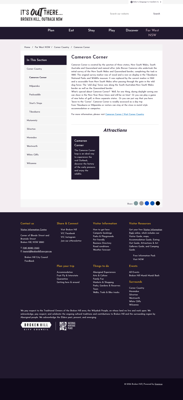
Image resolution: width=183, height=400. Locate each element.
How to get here (101, 230)
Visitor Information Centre (34, 230)
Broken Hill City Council (36, 257)
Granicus (158, 384)
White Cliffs (33, 155)
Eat (71, 30)
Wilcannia (31, 163)
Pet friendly (99, 240)
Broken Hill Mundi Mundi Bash (144, 276)
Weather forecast (101, 250)
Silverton (31, 129)
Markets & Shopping (103, 282)
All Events (134, 272)
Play (112, 30)
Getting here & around (68, 282)
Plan (51, 30)
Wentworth (32, 146)
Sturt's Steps (35, 103)
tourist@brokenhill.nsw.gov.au (37, 251)
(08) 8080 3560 (31, 248)
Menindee (32, 138)
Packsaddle (35, 95)
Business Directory (102, 243)
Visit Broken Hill (69, 230)
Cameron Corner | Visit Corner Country (124, 114)
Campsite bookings (102, 233)
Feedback (29, 261)
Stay (91, 30)
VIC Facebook (68, 233)
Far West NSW (152, 33)
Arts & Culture (100, 276)
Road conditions (101, 246)
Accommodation (65, 272)
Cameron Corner (38, 78)
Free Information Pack (144, 256)
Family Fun (98, 279)
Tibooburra (34, 112)
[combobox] (145, 2)
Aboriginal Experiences (104, 272)
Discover (132, 30)
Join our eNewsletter (71, 241)
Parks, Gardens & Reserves (106, 286)
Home (27, 47)
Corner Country (62, 47)
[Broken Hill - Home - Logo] (41, 14)
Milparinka (34, 86)
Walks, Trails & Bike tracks (106, 292)
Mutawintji (32, 120)
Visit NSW (138, 259)
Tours (95, 289)
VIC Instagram (68, 237)
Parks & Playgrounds (103, 236)
